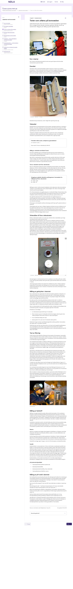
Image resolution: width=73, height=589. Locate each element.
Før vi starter (34, 59)
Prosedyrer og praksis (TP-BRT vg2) (9, 8)
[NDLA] (11, 2)
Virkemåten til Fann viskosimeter (41, 215)
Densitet (32, 66)
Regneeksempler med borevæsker (10, 35)
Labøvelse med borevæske (23, 10)
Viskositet (33, 124)
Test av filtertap (35, 333)
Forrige (28, 524)
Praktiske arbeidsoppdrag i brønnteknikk (9, 10)
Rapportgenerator (7, 51)
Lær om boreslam (7, 23)
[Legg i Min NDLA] (65, 18)
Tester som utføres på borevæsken (10, 29)
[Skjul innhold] (18, 17)
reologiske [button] (32, 500)
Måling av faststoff (36, 411)
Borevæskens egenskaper (8, 26)
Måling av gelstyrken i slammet (40, 291)
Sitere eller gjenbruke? (35, 513)
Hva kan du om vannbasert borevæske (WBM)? (10, 48)
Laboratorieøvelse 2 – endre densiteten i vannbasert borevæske (11, 43)
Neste (68, 524)
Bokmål (43, 1)
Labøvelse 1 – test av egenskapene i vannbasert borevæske (10, 39)
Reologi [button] (31, 126)
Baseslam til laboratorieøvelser (9, 32)
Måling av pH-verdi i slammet (39, 474)
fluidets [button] (36, 132)
